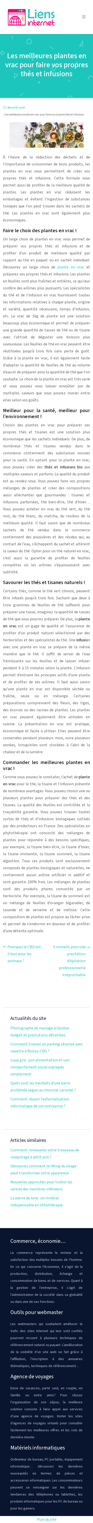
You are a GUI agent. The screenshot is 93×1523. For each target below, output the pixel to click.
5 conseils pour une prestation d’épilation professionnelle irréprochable (69, 961)
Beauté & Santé (16, 107)
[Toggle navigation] (83, 17)
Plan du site (47, 1519)
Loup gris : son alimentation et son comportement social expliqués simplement (39, 1067)
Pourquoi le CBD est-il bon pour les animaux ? (24, 954)
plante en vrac (70, 267)
